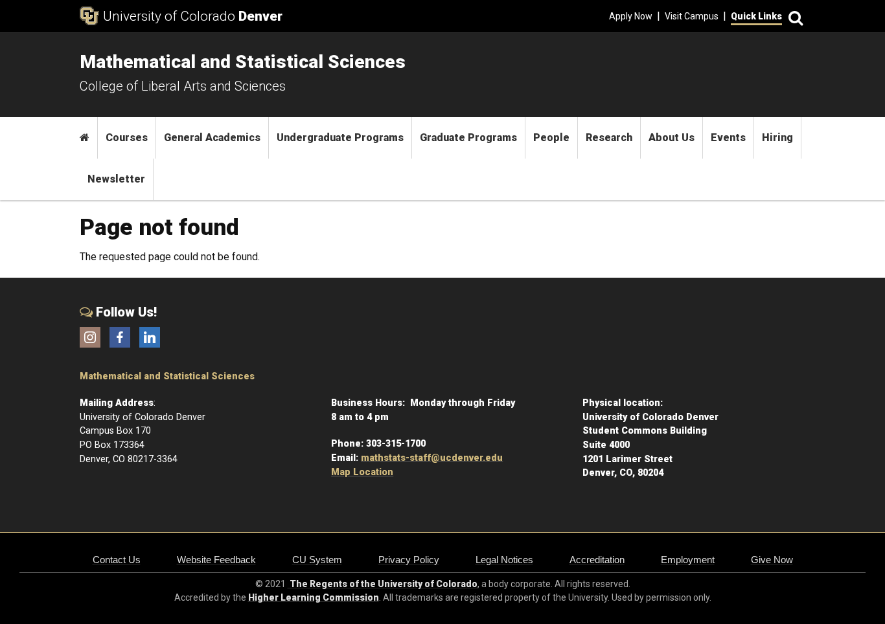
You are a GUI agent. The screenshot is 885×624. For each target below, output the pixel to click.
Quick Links (756, 16)
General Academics (212, 137)
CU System (317, 559)
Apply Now (630, 16)
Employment (688, 559)
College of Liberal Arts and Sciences (183, 86)
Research (609, 137)
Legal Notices (504, 559)
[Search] (793, 16)
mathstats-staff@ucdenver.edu (432, 457)
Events (728, 137)
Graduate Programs (468, 137)
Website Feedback (216, 559)
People (551, 137)
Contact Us (117, 559)
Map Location (362, 472)
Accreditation (597, 559)
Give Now (772, 559)
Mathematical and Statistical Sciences (167, 376)
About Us (672, 137)
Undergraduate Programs (340, 137)
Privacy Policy (408, 559)
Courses (127, 137)
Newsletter (116, 179)
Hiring (777, 137)
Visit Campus (691, 16)
